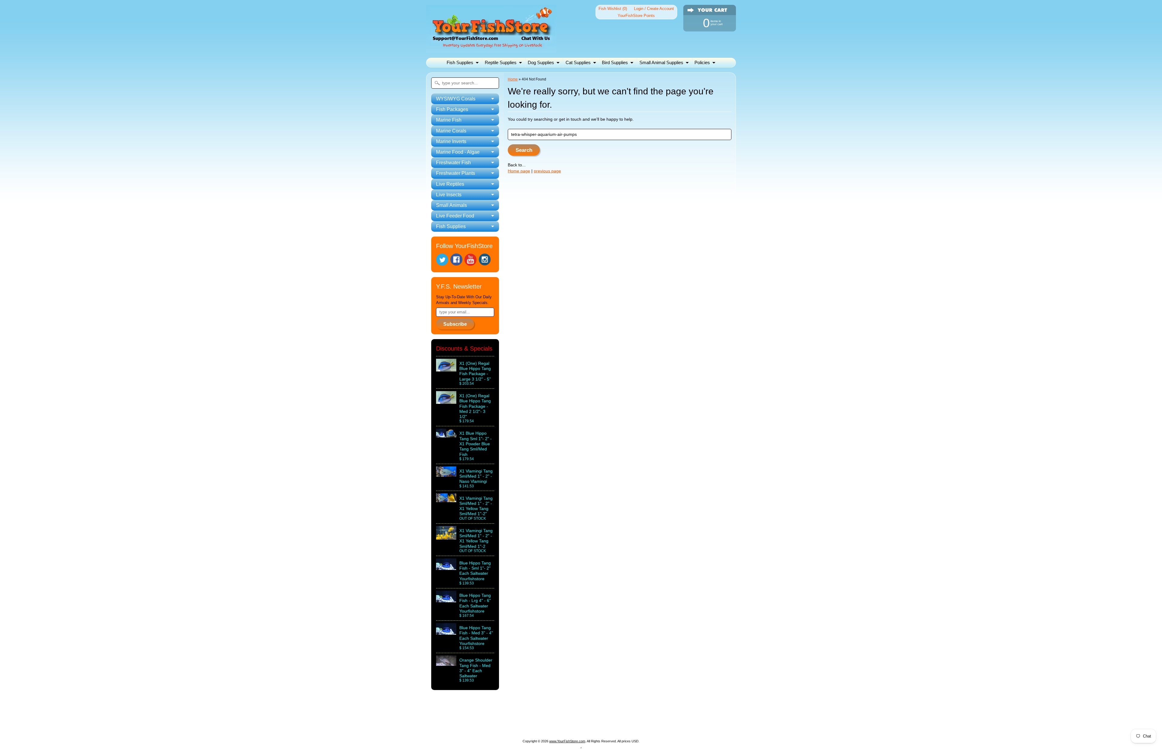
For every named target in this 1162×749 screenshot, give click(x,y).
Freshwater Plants (489, 725)
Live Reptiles (529, 725)
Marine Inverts (611, 718)
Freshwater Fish (699, 718)
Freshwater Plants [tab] (455, 173)
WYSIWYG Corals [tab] (455, 98)
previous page (547, 171)
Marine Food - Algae (654, 718)
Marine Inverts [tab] (451, 141)
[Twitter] (442, 259)
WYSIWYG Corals (464, 718)
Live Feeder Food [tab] (455, 215)
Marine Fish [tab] (448, 120)
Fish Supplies (460, 62)
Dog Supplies (541, 62)
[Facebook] (456, 259)
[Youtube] (470, 259)
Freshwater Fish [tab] (453, 162)
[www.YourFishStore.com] (491, 49)
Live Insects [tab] (448, 194)
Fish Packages (507, 718)
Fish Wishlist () (613, 8)
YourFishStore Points (636, 15)
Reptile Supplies (501, 62)
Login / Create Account (654, 8)
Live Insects (562, 725)
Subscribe (455, 324)
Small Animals (596, 725)
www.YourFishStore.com (567, 741)
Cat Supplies (578, 62)
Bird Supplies (615, 62)
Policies (702, 62)
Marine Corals (575, 718)
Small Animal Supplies (661, 62)
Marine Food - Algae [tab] (458, 152)
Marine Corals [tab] (451, 130)
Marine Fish (541, 718)
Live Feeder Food (637, 725)
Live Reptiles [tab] (450, 184)
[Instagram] (485, 259)
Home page (519, 171)
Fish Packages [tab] (452, 109)
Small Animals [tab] (451, 205)
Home (513, 79)
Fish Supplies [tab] (451, 226)
